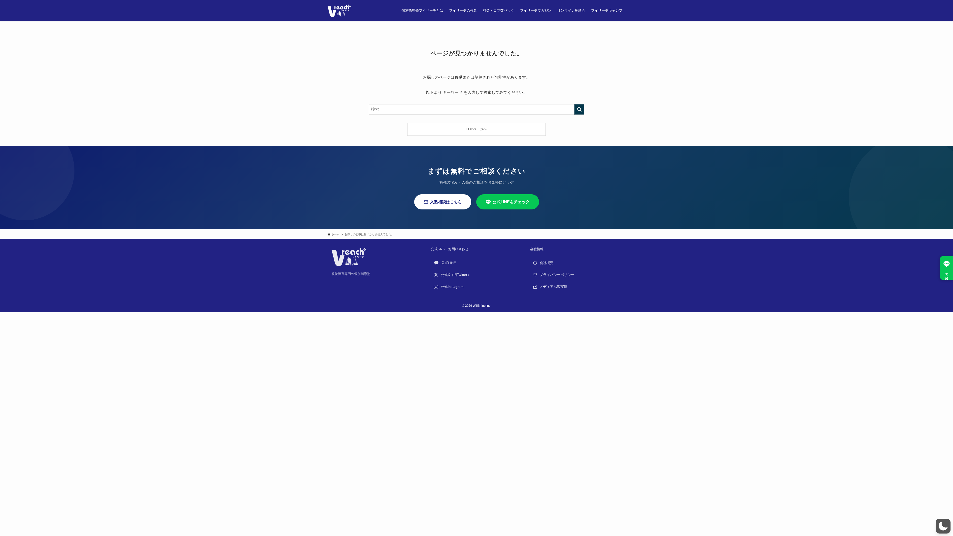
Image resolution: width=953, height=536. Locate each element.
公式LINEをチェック (511, 202)
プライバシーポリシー (557, 275)
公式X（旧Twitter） (456, 275)
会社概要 (546, 263)
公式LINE (448, 263)
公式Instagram (452, 287)
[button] (943, 526)
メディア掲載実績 (553, 287)
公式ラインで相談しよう (946, 268)
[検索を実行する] (579, 109)
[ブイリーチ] (339, 10)
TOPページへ (476, 129)
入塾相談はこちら (446, 202)
